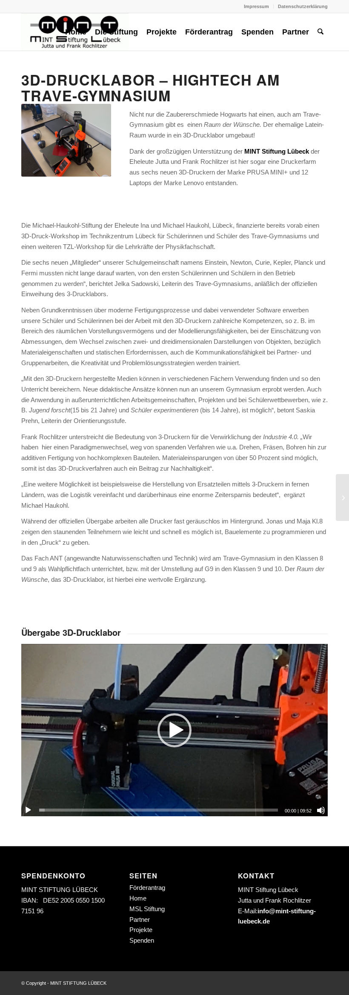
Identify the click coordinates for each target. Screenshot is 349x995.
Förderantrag (147, 887)
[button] (174, 730)
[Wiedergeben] (28, 810)
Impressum (256, 6)
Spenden (141, 940)
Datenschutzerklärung (303, 6)
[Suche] (320, 32)
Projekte (140, 929)
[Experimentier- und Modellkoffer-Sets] (342, 497)
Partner (139, 919)
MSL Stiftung (147, 908)
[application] (174, 730)
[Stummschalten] (321, 810)
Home (137, 898)
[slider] (158, 810)
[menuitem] (257, 6)
